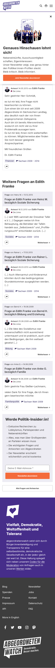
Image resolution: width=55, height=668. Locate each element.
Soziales (9, 236)
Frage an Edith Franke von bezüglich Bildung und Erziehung (26, 313)
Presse (6, 597)
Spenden (7, 592)
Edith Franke (38, 88)
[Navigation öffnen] (51, 5)
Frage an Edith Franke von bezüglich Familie (26, 370)
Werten (20, 568)
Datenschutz (35, 603)
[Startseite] (11, 5)
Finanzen (9, 161)
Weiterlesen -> (44, 242)
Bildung (9, 348)
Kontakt (33, 597)
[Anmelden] (46, 5)
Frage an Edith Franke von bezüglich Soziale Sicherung (26, 201)
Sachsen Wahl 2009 (26, 348)
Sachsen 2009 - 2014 (29, 161)
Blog (4, 586)
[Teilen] (7, 166)
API (4, 608)
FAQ (31, 608)
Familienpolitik (12, 401)
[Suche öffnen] (40, 5)
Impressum (8, 603)
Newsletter (35, 586)
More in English (10, 617)
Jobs (31, 592)
